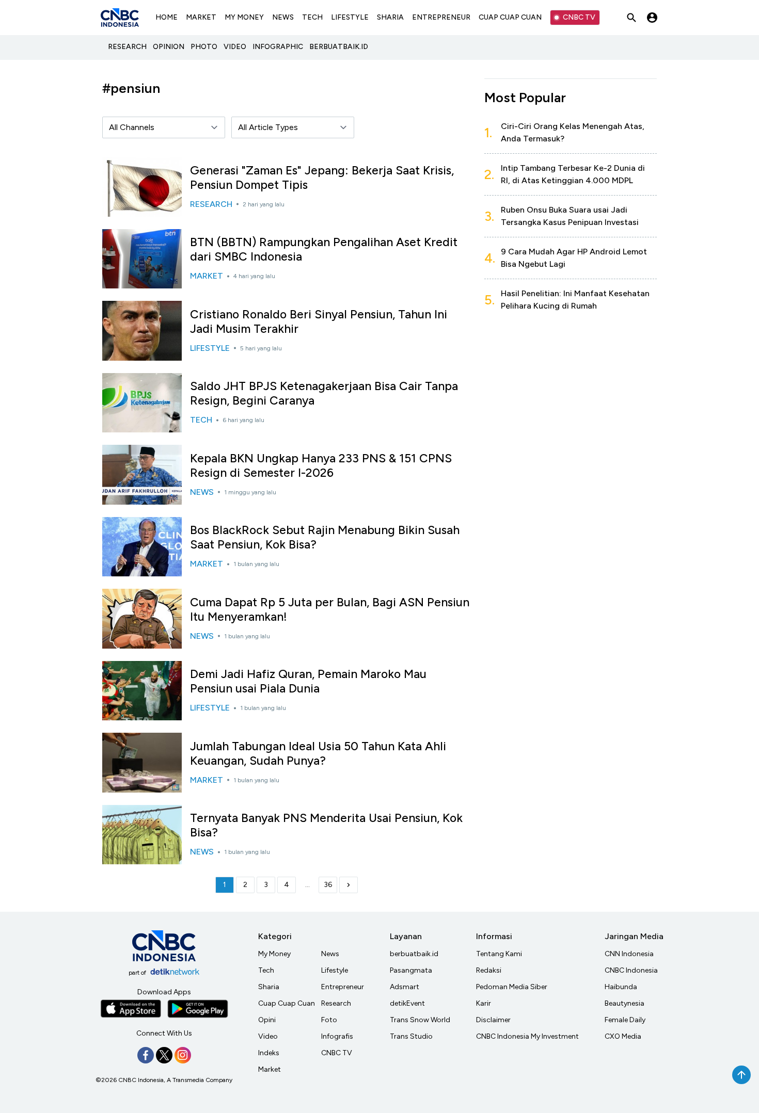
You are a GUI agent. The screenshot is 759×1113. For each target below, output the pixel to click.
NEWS (283, 17)
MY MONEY (244, 17)
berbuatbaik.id (414, 953)
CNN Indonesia (629, 953)
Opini (267, 1019)
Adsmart (404, 986)
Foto (329, 1019)
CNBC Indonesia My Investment (527, 1036)
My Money (274, 953)
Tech (266, 970)
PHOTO (204, 46)
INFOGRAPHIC (277, 46)
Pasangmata (411, 970)
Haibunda (621, 986)
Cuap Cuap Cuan (286, 1003)
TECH (312, 17)
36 (328, 884)
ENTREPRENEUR (441, 17)
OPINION (168, 46)
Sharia (268, 986)
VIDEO (235, 46)
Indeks (268, 1053)
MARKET (201, 17)
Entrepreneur (342, 986)
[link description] (348, 885)
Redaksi (488, 970)
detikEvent (407, 1003)
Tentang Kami (499, 953)
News (330, 953)
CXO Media (623, 1036)
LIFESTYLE (350, 17)
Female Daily (625, 1019)
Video (268, 1036)
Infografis (337, 1036)
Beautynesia (624, 1003)
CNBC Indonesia (631, 970)
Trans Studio (411, 1036)
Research (336, 1003)
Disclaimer (493, 1019)
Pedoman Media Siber (511, 986)
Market (269, 1069)
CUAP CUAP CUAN (510, 17)
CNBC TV (579, 17)
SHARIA (390, 17)
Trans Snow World (420, 1019)
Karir (483, 1003)
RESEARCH (127, 46)
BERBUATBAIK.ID (338, 46)
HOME (166, 17)
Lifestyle (334, 970)
